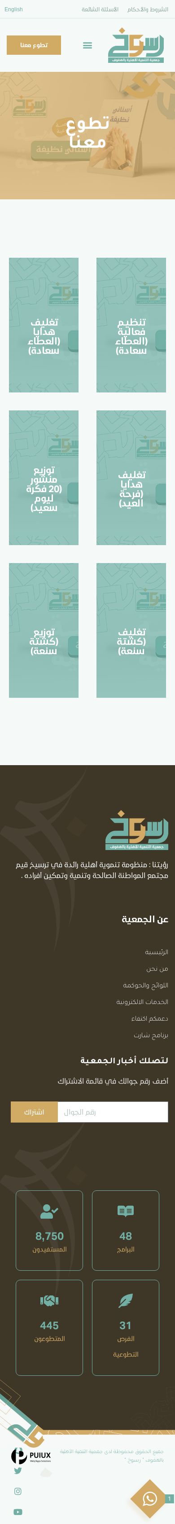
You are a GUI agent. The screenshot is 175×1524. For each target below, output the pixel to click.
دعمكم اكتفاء (149, 1019)
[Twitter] (18, 1470)
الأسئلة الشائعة (100, 9)
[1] (147, 1502)
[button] (87, 45)
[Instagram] (18, 1491)
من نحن (157, 969)
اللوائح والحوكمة (145, 986)
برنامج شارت (151, 1036)
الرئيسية (156, 953)
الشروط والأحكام (147, 9)
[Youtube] (18, 1512)
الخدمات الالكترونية (142, 1003)
